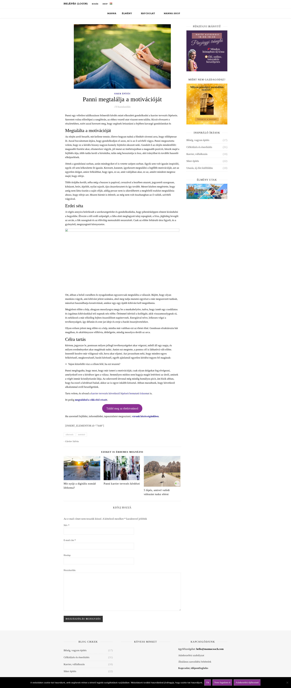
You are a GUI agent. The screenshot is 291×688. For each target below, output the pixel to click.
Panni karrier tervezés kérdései (122, 483)
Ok (207, 682)
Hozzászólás (69, 570)
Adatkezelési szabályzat (191, 655)
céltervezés (69, 434)
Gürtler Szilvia (72, 441)
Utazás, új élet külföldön (199, 168)
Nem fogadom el (222, 682)
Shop (105, 4)
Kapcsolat (148, 13)
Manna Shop (172, 13)
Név (66, 525)
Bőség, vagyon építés (197, 140)
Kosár (94, 4)
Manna (111, 13)
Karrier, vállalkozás (196, 154)
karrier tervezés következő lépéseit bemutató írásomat (120, 393)
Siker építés (122, 94)
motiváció (81, 434)
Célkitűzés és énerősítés (199, 147)
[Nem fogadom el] (287, 682)
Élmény (127, 13)
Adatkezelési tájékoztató (247, 682)
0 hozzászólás (123, 106)
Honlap (67, 555)
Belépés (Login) (76, 3)
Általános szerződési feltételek (194, 661)
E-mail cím (70, 540)
